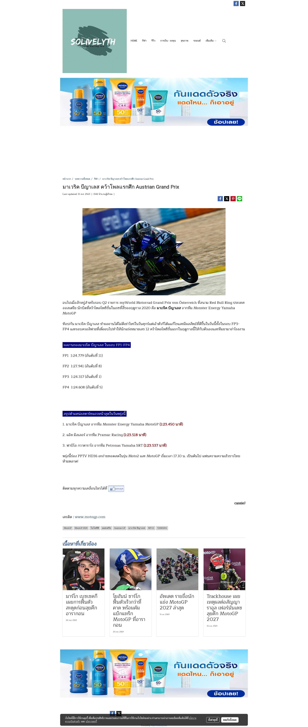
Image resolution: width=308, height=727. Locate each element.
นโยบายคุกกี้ (91, 721)
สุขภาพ (184, 40)
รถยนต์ (197, 40)
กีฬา (144, 40)
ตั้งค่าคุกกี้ (213, 719)
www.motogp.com (90, 517)
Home (134, 40)
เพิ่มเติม (210, 40)
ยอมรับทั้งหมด (230, 719)
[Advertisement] (154, 153)
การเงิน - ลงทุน (168, 40)
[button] (224, 41)
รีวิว (153, 40)
